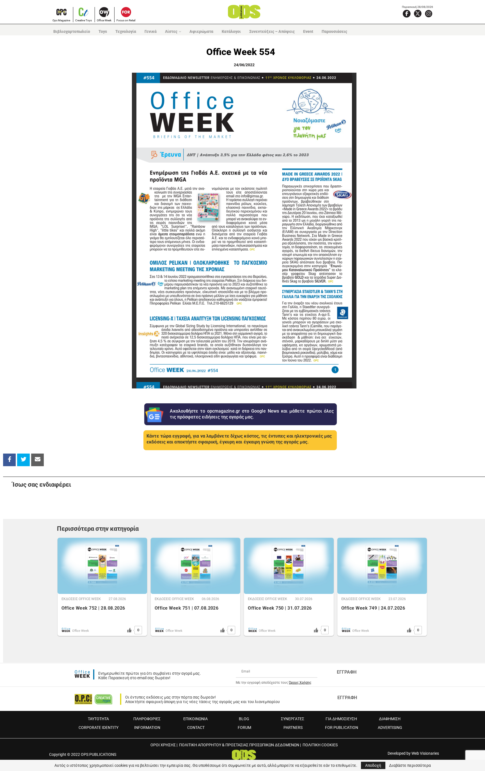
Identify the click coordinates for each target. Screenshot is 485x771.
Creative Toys (83, 20)
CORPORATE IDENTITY (98, 727)
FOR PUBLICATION (341, 727)
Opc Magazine (61, 20)
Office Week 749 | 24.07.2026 (373, 608)
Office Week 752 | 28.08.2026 (93, 608)
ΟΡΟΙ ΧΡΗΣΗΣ (163, 745)
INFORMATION (147, 727)
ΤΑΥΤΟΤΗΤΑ (98, 719)
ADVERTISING (390, 727)
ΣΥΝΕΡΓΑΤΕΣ (292, 719)
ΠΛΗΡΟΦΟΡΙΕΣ (147, 719)
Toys (103, 31)
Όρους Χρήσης (300, 683)
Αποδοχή (373, 765)
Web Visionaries (425, 753)
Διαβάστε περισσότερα (410, 765)
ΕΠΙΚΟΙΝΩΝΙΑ (195, 719)
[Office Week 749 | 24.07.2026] (382, 566)
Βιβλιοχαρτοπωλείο (71, 31)
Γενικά (151, 31)
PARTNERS (293, 727)
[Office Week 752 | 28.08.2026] (102, 566)
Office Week (104, 20)
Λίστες (171, 31)
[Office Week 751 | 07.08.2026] (195, 566)
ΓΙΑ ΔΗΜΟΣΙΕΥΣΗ (341, 719)
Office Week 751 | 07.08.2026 (186, 608)
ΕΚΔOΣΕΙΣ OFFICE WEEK (81, 599)
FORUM (244, 727)
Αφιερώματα (201, 31)
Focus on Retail (125, 20)
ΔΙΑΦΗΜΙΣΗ (390, 719)
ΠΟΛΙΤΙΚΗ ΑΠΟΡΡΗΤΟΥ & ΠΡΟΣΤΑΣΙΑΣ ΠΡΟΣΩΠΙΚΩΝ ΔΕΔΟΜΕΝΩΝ (239, 745)
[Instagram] (429, 13)
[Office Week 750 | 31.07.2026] (288, 566)
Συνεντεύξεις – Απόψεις (272, 31)
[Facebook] (407, 13)
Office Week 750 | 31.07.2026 (280, 608)
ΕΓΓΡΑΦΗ (346, 672)
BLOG (244, 719)
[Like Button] (129, 630)
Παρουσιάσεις (334, 31)
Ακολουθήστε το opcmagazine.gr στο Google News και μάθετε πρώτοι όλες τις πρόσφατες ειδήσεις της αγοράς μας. (252, 414)
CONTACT (196, 727)
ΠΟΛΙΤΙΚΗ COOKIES (320, 745)
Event (308, 31)
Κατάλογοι (231, 31)
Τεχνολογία (125, 31)
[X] (418, 13)
